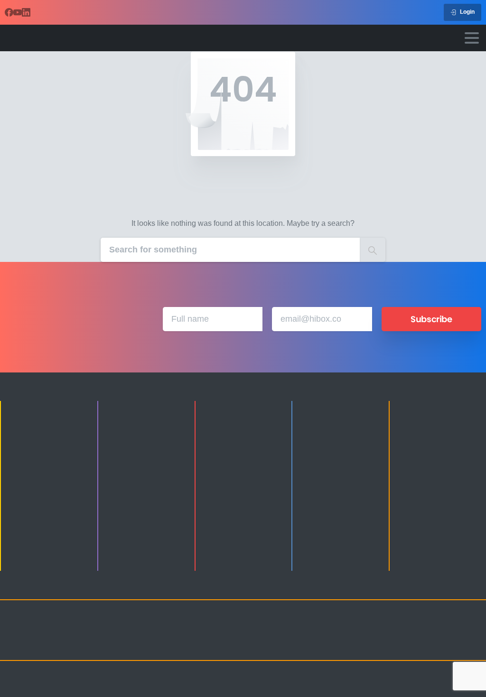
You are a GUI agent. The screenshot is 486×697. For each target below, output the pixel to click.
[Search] (372, 250)
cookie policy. (310, 687)
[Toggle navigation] (471, 38)
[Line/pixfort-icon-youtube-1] (435, 632)
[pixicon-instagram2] (378, 632)
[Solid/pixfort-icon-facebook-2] (397, 632)
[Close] (341, 687)
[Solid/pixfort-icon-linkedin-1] (416, 632)
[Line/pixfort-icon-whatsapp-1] (378, 645)
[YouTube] (17, 12)
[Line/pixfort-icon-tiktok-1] (454, 632)
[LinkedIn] (26, 12)
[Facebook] (9, 12)
